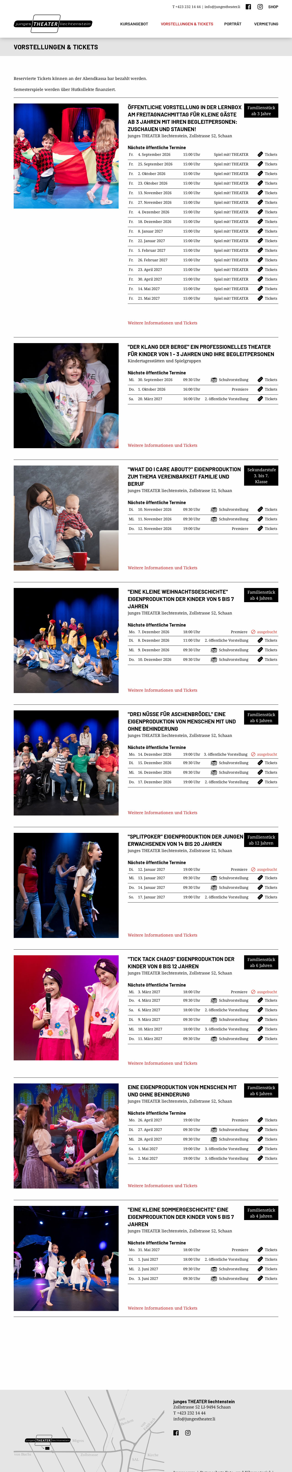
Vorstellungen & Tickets (187, 23)
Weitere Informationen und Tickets (162, 323)
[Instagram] (260, 6)
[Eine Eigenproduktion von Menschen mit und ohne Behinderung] (66, 1136)
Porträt (232, 23)
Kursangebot (134, 23)
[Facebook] (248, 6)
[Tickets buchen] (203, 155)
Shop (273, 6)
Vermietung (266, 23)
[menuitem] (135, 24)
